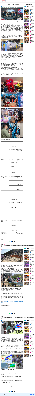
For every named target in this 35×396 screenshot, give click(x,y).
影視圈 (30, 24)
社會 (4, 244)
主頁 (1, 244)
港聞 (2, 244)
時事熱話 (30, 10)
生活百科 (30, 17)
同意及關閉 (32, 394)
